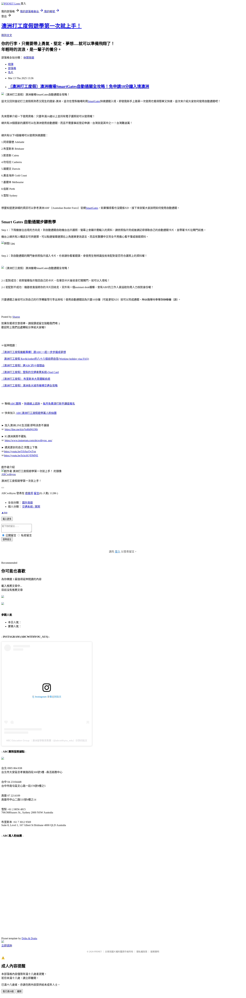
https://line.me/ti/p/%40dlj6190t (21, 429)
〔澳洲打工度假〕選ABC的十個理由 (23, 365)
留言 (36, 493)
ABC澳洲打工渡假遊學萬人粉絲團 (36, 413)
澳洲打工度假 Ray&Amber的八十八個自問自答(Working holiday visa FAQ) (46, 358)
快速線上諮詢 (32, 403)
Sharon (16, 316)
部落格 (12, 68)
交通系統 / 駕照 (31, 506)
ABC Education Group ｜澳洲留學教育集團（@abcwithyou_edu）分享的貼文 (46, 740)
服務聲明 (154, 951)
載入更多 (7, 519)
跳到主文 (6, 35)
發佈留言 (7, 539)
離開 (19, 991)
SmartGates (94, 101)
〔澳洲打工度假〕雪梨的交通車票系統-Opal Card (30, 372)
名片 (10, 72)
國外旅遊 (27, 502)
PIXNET (98, 951)
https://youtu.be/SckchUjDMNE (21, 455)
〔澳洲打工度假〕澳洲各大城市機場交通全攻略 (29, 385)
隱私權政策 (141, 951)
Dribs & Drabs (29, 938)
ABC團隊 (15, 403)
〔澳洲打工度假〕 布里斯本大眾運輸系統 (25, 378)
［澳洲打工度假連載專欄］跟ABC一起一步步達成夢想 (33, 352)
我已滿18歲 (8, 991)
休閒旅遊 (28, 57)
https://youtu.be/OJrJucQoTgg (20, 451)
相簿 (10, 64)
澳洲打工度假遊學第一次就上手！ (41, 26)
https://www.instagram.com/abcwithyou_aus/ (28, 440)
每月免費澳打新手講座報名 (59, 403)
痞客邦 (29, 493)
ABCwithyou (8, 474)
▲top (4, 512)
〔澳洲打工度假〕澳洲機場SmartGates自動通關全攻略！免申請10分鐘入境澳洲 (78, 86)
